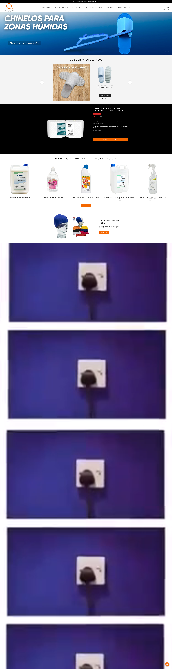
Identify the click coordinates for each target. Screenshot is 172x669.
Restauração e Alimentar (106, 7)
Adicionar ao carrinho (110, 139)
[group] (86, 33)
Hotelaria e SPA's (47, 7)
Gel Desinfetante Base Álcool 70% (53, 197)
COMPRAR (104, 232)
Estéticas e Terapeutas (62, 7)
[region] (86, 33)
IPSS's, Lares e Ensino (77, 7)
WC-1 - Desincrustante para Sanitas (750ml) (86, 197)
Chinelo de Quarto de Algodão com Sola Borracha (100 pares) (105, 86)
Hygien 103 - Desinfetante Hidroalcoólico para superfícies (152, 198)
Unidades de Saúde (91, 7)
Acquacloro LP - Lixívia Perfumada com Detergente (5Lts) (119, 198)
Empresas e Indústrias (123, 7)
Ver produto (105, 95)
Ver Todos (86, 205)
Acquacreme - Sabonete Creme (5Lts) (19, 197)
